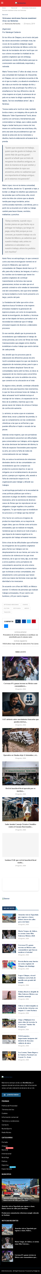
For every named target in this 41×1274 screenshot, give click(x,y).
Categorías (7, 1138)
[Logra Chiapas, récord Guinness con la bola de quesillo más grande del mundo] (9, 978)
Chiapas (5, 1146)
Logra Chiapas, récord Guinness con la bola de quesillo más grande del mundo (27, 979)
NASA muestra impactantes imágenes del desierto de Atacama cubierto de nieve (27, 1039)
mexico (26, 608)
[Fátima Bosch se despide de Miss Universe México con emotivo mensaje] (9, 995)
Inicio (4, 8)
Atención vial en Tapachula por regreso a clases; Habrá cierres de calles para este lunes (28, 918)
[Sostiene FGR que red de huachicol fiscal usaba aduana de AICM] (20, 845)
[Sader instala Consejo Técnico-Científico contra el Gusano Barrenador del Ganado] (20, 809)
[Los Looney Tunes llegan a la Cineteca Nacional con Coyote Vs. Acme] (9, 1055)
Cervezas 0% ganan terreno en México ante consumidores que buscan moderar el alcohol (27, 948)
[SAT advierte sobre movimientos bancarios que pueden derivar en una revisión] (20, 704)
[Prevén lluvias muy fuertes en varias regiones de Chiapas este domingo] (9, 964)
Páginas (5, 1101)
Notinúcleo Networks (12, 24)
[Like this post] (18, 621)
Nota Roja (5, 1157)
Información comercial (10, 1117)
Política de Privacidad (9, 1106)
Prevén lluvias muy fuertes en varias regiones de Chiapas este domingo (28, 964)
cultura (6, 608)
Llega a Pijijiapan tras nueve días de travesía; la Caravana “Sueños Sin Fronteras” (27, 1023)
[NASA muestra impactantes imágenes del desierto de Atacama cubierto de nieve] (9, 1039)
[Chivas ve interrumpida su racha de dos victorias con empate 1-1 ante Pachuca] (9, 1009)
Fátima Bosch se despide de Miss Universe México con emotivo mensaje (28, 994)
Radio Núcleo (6, 1132)
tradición (7, 612)
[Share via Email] (6, 626)
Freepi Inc (36, 1271)
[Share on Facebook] (24, 621)
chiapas (25, 604)
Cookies (5, 1113)
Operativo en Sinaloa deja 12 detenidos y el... (20, 755)
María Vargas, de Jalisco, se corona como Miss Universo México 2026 (27, 933)
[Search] (39, 3)
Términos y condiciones (10, 1121)
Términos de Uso (8, 1109)
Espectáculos (7, 1169)
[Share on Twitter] (29, 621)
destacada (17, 608)
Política (4, 1161)
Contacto (5, 1125)
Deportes (5, 1165)
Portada (5, 1142)
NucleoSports (7, 1128)
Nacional (14, 8)
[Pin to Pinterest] (34, 621)
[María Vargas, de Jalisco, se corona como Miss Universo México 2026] (9, 934)
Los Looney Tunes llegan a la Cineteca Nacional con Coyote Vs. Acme (28, 1055)
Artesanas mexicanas (11, 604)
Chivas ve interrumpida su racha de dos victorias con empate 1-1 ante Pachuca (28, 1008)
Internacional (6, 1153)
